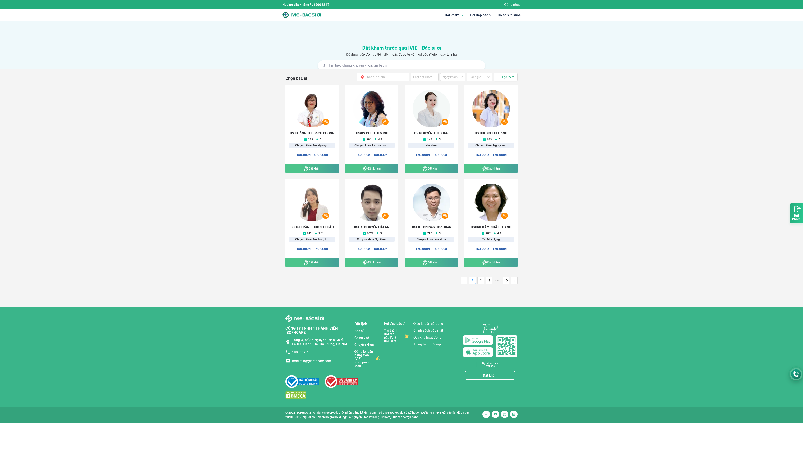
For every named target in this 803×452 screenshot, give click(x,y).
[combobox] (381, 77)
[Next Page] (514, 280)
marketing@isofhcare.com (311, 361)
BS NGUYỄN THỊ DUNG (431, 133)
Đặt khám (490, 376)
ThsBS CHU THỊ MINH (371, 133)
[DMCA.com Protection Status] (295, 395)
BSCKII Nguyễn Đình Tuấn (431, 227)
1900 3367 (321, 5)
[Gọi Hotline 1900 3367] (796, 374)
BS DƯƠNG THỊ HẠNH (491, 133)
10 (506, 280)
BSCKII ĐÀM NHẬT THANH (491, 227)
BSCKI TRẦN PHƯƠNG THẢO (312, 227)
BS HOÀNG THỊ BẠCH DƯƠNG (312, 133)
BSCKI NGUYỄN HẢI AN (371, 227)
